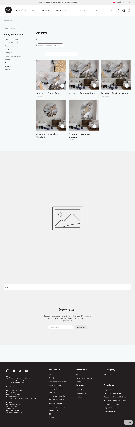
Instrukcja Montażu (56, 403)
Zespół (78, 382)
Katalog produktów (11, 28)
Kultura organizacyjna (84, 378)
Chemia (8, 66)
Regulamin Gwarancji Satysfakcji (116, 397)
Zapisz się (81, 327)
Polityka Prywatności (111, 404)
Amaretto (23, 28)
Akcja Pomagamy (110, 374)
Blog (51, 414)
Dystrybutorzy (81, 393)
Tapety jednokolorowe (13, 56)
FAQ (50, 374)
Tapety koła (9, 49)
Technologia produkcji (57, 407)
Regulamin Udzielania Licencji (115, 400)
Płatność (52, 392)
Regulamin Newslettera (112, 393)
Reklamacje (53, 410)
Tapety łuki (9, 53)
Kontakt (79, 390)
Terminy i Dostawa (56, 389)
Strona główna (9, 20)
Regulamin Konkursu (111, 408)
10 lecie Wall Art (110, 411)
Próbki (7, 59)
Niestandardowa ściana (58, 382)
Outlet (7, 70)
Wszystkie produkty (12, 39)
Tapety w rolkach (11, 46)
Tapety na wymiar (11, 42)
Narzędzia (9, 63)
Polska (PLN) (120, 2)
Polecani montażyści (56, 400)
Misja (78, 374)
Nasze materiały (55, 385)
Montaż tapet (81, 397)
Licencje (52, 418)
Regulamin (108, 390)
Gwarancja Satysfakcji (57, 396)
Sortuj (48, 54)
